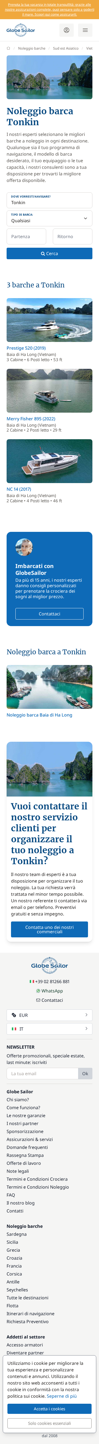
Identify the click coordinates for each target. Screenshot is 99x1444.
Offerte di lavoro (24, 1163)
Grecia (13, 1250)
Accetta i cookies (49, 1408)
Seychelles (17, 1290)
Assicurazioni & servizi (30, 1139)
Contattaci (49, 614)
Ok (85, 1074)
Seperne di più (62, 1396)
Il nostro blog (21, 1203)
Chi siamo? (18, 1100)
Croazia (14, 1258)
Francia (14, 1266)
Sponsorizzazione (25, 1131)
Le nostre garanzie (26, 1115)
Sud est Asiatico (66, 48)
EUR (23, 1015)
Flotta (12, 1306)
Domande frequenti (27, 1147)
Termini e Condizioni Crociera (37, 1179)
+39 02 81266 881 (52, 981)
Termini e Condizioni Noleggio (38, 1187)
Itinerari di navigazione (30, 1314)
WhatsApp (52, 991)
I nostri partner (22, 1123)
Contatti (15, 1211)
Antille (13, 1282)
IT (21, 1029)
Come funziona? (23, 1108)
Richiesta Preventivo (28, 1322)
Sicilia (12, 1242)
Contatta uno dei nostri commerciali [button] (49, 929)
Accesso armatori (25, 1345)
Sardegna (17, 1234)
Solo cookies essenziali (49, 1423)
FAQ (11, 1195)
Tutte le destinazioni (27, 1298)
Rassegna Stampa (25, 1155)
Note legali (18, 1171)
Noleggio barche (31, 48)
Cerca (51, 253)
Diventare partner (25, 1353)
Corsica (14, 1274)
